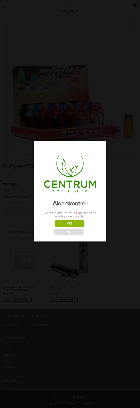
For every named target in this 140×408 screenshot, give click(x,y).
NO (69, 232)
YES (69, 223)
